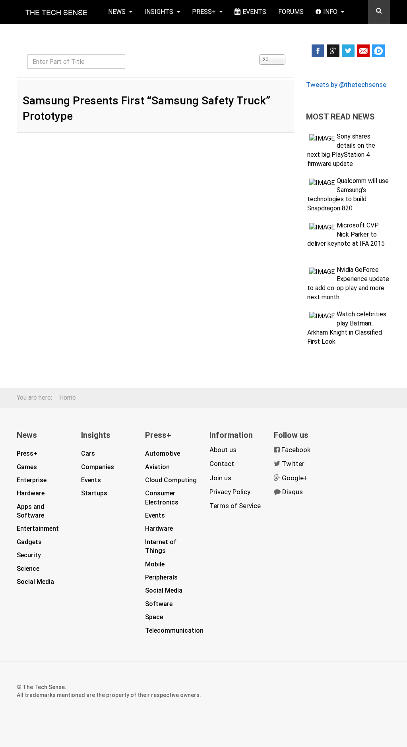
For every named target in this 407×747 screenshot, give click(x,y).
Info (331, 11)
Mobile (155, 564)
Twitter (293, 464)
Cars (88, 453)
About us (222, 450)
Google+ (295, 478)
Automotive (162, 453)
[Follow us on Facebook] (318, 50)
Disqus (292, 492)
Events (254, 11)
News (117, 11)
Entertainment (38, 528)
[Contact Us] (363, 50)
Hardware (31, 493)
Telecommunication (174, 630)
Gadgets (29, 542)
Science (28, 568)
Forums (291, 11)
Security (29, 555)
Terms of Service (235, 506)
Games (27, 467)
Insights (159, 11)
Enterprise (32, 480)
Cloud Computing (171, 480)
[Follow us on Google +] (333, 50)
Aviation (157, 467)
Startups (94, 493)
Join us (220, 478)
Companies (97, 467)
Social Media (35, 581)
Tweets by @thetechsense (346, 85)
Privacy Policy (229, 492)
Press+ (204, 11)
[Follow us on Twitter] (348, 50)
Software (158, 604)
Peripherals (161, 577)
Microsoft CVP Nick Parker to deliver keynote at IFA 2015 (346, 234)
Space (154, 617)
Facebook (295, 450)
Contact (221, 464)
